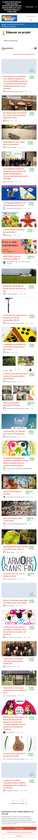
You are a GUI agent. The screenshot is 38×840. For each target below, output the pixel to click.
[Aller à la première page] (14, 18)
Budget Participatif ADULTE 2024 (13, 24)
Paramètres (19, 836)
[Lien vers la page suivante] (23, 800)
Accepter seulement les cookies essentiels (19, 832)
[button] (32, 48)
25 (26, 803)
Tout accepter (19, 828)
